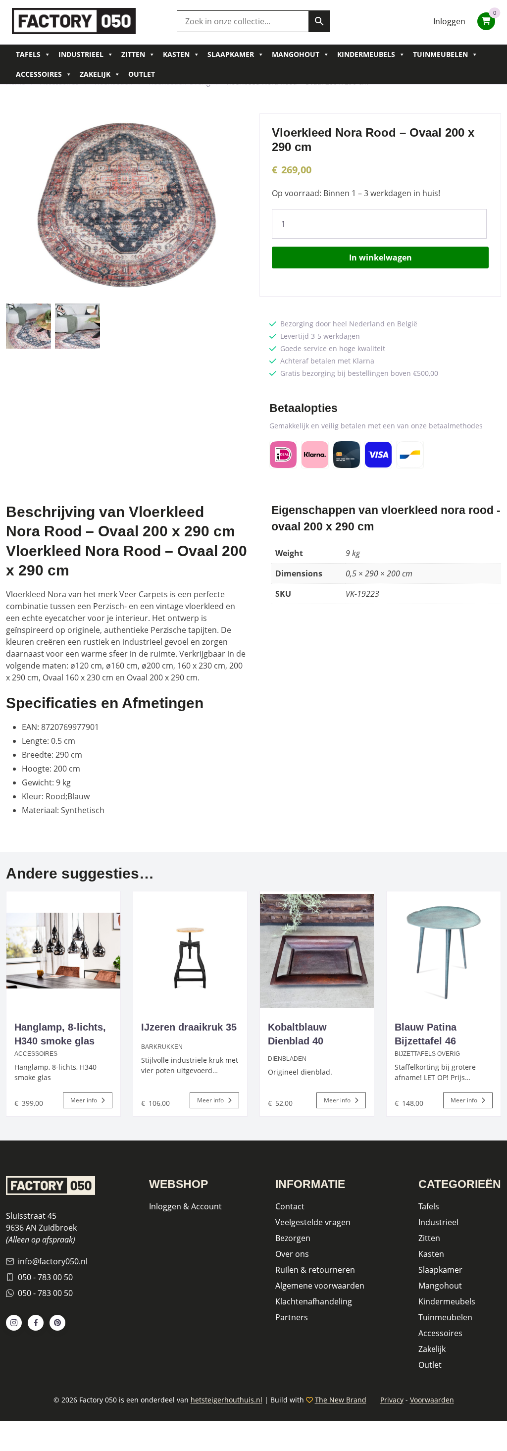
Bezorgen (292, 1238)
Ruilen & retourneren (315, 1269)
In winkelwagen (380, 257)
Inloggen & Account (185, 1206)
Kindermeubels (366, 54)
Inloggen (449, 21)
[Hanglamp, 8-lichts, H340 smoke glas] (63, 950)
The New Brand (340, 1399)
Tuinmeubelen (440, 54)
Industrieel (80, 54)
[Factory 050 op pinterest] (57, 1323)
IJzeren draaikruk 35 (189, 1027)
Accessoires (39, 74)
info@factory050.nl (53, 1261)
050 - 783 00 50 (45, 1277)
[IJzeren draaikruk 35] (190, 950)
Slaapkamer (230, 54)
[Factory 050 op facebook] (36, 1323)
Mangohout (295, 54)
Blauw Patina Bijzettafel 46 (425, 1034)
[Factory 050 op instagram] (14, 1323)
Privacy (392, 1399)
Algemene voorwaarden (319, 1285)
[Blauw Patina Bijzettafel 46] (444, 950)
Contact (289, 1206)
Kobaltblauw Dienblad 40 (297, 1034)
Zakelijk (95, 74)
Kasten (176, 54)
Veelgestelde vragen (313, 1222)
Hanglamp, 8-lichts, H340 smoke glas (60, 1034)
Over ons (292, 1253)
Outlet (141, 74)
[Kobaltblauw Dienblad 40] (317, 950)
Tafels (28, 54)
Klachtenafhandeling (313, 1301)
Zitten (133, 54)
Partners (291, 1317)
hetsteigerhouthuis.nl (226, 1399)
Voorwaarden (432, 1399)
